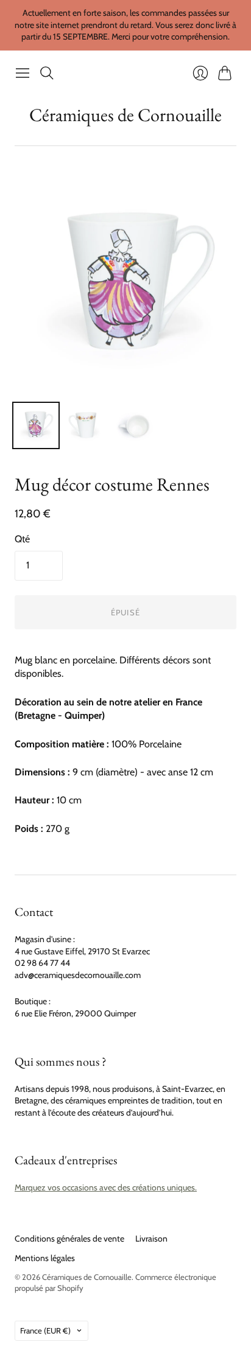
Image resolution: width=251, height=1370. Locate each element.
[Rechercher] (46, 73)
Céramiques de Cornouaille (125, 115)
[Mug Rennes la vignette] (136, 425)
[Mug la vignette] (36, 425)
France (45, 1330)
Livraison (151, 1238)
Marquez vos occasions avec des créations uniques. (106, 1187)
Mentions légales (45, 1258)
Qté (22, 539)
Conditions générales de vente (69, 1238)
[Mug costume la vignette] (86, 425)
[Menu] (22, 73)
